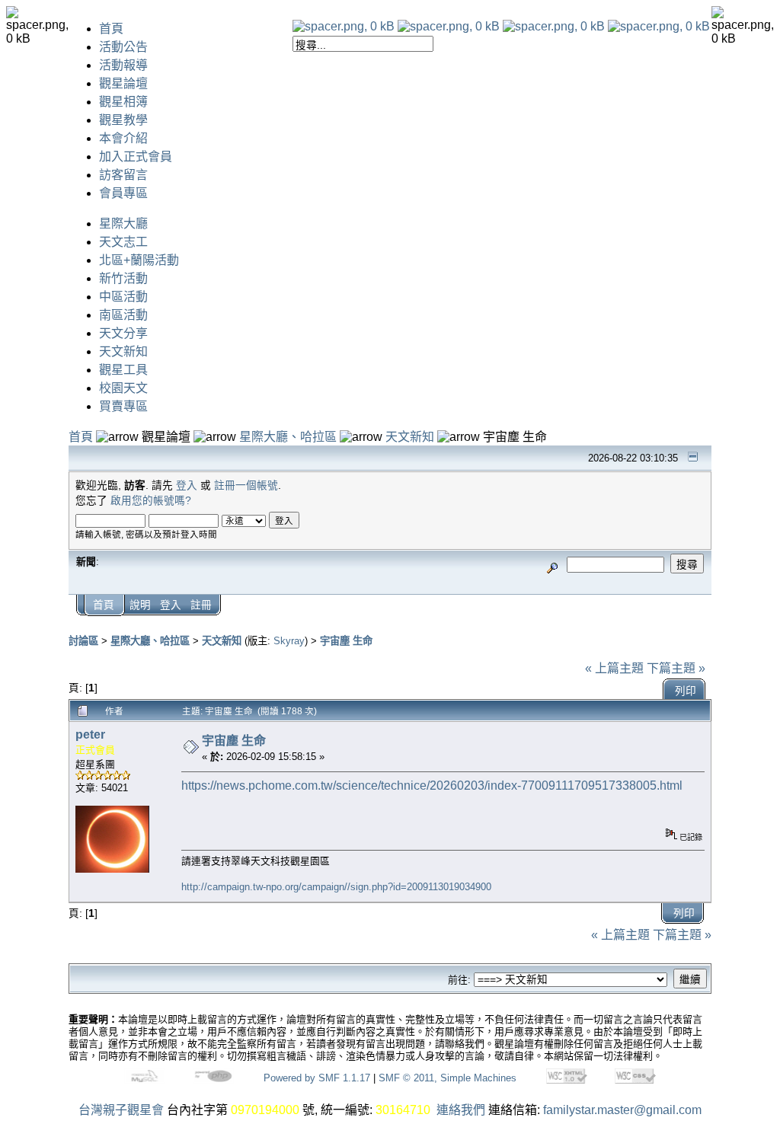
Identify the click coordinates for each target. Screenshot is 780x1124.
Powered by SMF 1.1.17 (317, 1078)
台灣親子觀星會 (121, 1109)
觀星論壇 (123, 83)
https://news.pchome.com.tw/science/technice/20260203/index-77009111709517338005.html (431, 785)
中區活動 (123, 296)
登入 (186, 485)
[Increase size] (554, 26)
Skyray (289, 641)
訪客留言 (123, 174)
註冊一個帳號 (246, 485)
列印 (685, 691)
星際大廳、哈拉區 (288, 436)
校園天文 (123, 388)
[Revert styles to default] (659, 26)
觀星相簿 (123, 101)
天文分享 (123, 333)
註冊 (201, 605)
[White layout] (343, 26)
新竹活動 (123, 278)
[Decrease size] (449, 26)
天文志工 (123, 241)
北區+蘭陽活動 (139, 260)
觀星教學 (123, 119)
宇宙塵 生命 (346, 641)
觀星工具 (123, 369)
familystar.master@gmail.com (622, 1109)
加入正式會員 (135, 156)
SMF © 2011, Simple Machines (447, 1078)
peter (90, 734)
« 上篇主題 (614, 668)
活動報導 (123, 65)
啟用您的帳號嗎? (150, 500)
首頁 (111, 28)
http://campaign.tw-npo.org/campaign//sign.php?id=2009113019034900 (336, 886)
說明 (140, 605)
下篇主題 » (676, 668)
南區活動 (123, 314)
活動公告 (123, 46)
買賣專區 (123, 406)
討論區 (83, 641)
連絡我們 (460, 1109)
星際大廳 (123, 223)
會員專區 (123, 193)
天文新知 (123, 351)
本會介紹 (123, 138)
